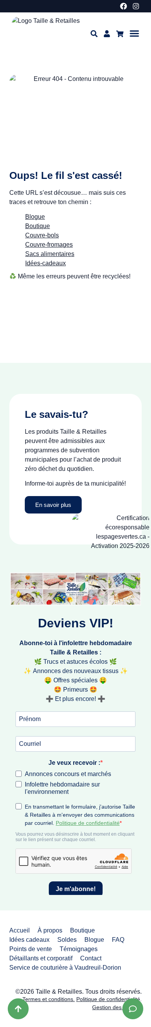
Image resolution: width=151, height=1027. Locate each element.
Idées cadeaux (29, 939)
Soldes (67, 939)
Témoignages (79, 949)
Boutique (82, 930)
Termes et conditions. (48, 999)
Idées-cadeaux (45, 263)
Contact (90, 958)
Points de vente (30, 949)
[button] (134, 33)
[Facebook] (123, 6)
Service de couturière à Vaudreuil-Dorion (65, 967)
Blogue (35, 216)
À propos (50, 930)
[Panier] (120, 34)
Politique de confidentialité (108, 999)
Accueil (19, 930)
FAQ (118, 939)
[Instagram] (135, 6)
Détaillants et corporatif (40, 958)
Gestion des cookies (117, 1007)
